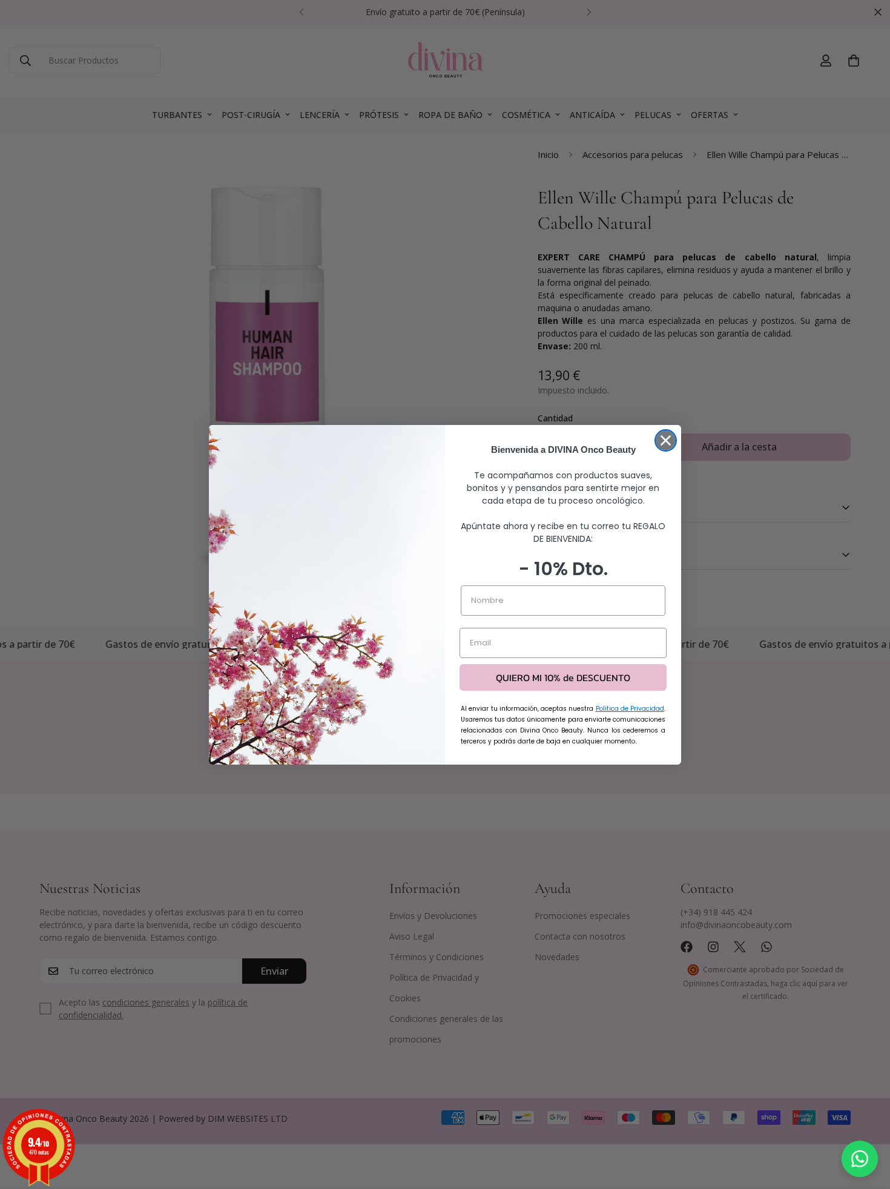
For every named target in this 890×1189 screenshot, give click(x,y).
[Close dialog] (665, 440)
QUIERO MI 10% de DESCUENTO (563, 677)
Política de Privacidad (630, 708)
